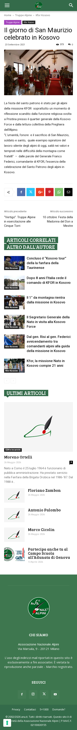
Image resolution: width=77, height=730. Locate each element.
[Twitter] (44, 694)
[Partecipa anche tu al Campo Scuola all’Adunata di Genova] (14, 554)
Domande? (58, 709)
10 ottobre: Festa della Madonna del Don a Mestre (58, 221)
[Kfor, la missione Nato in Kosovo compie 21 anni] (14, 366)
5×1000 (44, 709)
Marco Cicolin (41, 529)
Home (7, 15)
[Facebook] (22, 694)
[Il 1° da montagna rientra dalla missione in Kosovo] (14, 302)
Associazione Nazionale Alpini (38, 644)
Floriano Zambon (44, 490)
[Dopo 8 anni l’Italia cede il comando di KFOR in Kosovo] (14, 283)
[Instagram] (33, 694)
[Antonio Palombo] (14, 515)
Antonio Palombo (44, 509)
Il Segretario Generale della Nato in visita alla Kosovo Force (48, 322)
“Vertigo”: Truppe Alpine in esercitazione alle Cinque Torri (20, 221)
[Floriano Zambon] (14, 495)
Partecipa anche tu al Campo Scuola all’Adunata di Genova (49, 553)
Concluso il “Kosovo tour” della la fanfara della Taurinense (46, 263)
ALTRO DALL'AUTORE (31, 247)
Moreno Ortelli (18, 456)
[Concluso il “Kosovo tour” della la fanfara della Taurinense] (14, 263)
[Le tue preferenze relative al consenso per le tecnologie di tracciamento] (7, 723)
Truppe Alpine (23, 15)
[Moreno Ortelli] (38, 427)
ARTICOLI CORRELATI (31, 240)
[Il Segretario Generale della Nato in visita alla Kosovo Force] (14, 322)
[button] (71, 5)
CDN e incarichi (13, 450)
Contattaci (30, 709)
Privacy (16, 709)
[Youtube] (55, 694)
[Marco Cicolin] (14, 535)
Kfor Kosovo (43, 15)
